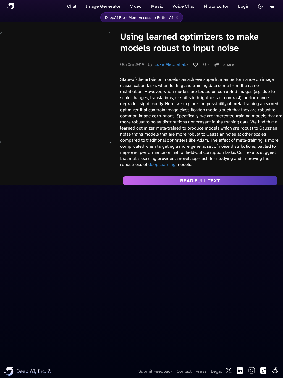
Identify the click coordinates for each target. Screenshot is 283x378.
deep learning (161, 164)
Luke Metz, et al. (170, 64)
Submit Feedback (155, 371)
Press (201, 371)
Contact (184, 371)
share (228, 64)
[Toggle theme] (260, 6)
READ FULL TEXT (200, 180)
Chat (71, 6)
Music (157, 6)
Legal (216, 371)
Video (136, 6)
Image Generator (103, 6)
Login (244, 6)
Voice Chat (183, 6)
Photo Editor (216, 6)
